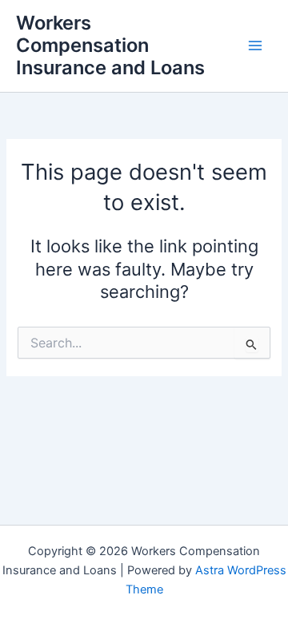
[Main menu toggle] (255, 45)
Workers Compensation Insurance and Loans (110, 45)
